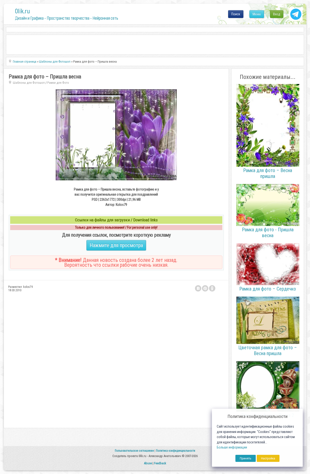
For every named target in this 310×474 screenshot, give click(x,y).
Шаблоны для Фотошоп (29, 82)
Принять (245, 458)
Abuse (148, 463)
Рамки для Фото (58, 82)
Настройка (268, 458)
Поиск (235, 14)
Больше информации (232, 447)
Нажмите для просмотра (116, 245)
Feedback (160, 463)
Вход (276, 14)
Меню (257, 14)
